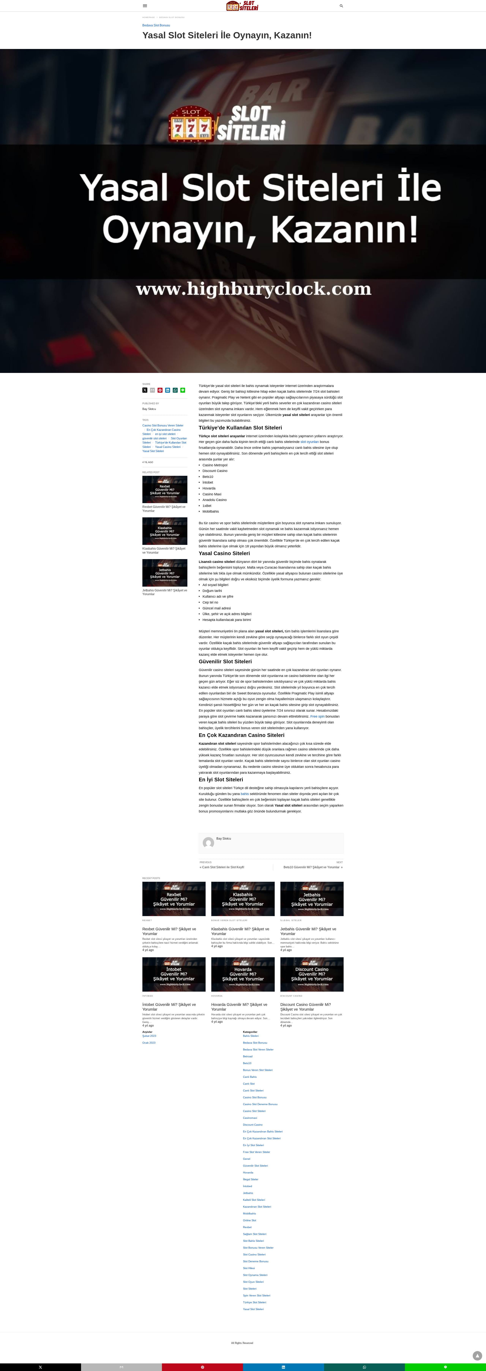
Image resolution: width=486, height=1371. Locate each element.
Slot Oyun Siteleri (253, 1281)
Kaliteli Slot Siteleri (254, 1199)
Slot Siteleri (249, 1288)
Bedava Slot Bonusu (172, 17)
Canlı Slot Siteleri (253, 1090)
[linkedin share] (167, 390)
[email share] (152, 390)
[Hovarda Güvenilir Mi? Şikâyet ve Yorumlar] (243, 974)
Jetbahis (248, 1193)
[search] (341, 6)
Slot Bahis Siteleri (253, 1240)
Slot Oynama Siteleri (255, 1274)
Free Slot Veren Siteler (256, 1152)
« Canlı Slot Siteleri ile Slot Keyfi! (222, 867)
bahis (245, 794)
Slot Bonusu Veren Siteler (258, 1247)
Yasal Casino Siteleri (168, 446)
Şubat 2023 (149, 1035)
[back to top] (477, 1356)
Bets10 (247, 1063)
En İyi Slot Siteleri (253, 1145)
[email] (121, 1367)
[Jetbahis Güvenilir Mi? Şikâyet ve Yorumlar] (164, 572)
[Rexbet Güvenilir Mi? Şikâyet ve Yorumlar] (164, 489)
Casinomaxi (250, 1117)
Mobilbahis (249, 1213)
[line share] (182, 390)
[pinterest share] (160, 390)
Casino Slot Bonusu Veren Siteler (162, 425)
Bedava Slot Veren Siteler (258, 1049)
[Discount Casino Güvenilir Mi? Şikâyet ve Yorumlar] (312, 974)
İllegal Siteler (291, 920)
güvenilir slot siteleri (154, 438)
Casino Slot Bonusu (255, 1097)
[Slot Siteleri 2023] (242, 5)
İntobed (147, 996)
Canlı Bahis (250, 1076)
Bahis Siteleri (251, 1035)
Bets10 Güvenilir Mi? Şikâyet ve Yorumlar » (313, 867)
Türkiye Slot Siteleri (254, 1302)
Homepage (148, 17)
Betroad (247, 1056)
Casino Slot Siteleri (254, 1111)
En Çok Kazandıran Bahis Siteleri (263, 1131)
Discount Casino (291, 996)
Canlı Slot (249, 1083)
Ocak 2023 (148, 1042)
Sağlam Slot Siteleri (254, 1233)
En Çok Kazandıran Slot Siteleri (262, 1138)
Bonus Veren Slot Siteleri (229, 920)
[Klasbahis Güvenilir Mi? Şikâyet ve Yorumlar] (164, 531)
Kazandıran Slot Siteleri (257, 1206)
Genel (246, 1158)
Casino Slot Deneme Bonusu (260, 1104)
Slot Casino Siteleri (254, 1254)
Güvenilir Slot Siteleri (255, 1165)
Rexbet (147, 920)
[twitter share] (144, 390)
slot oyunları (310, 442)
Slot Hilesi (249, 1268)
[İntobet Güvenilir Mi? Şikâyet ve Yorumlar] (174, 974)
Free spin (317, 716)
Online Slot (249, 1220)
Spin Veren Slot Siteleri (256, 1295)
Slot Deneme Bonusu (255, 1261)
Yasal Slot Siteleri (153, 451)
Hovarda (217, 996)
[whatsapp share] (175, 390)
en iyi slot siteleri (165, 434)
